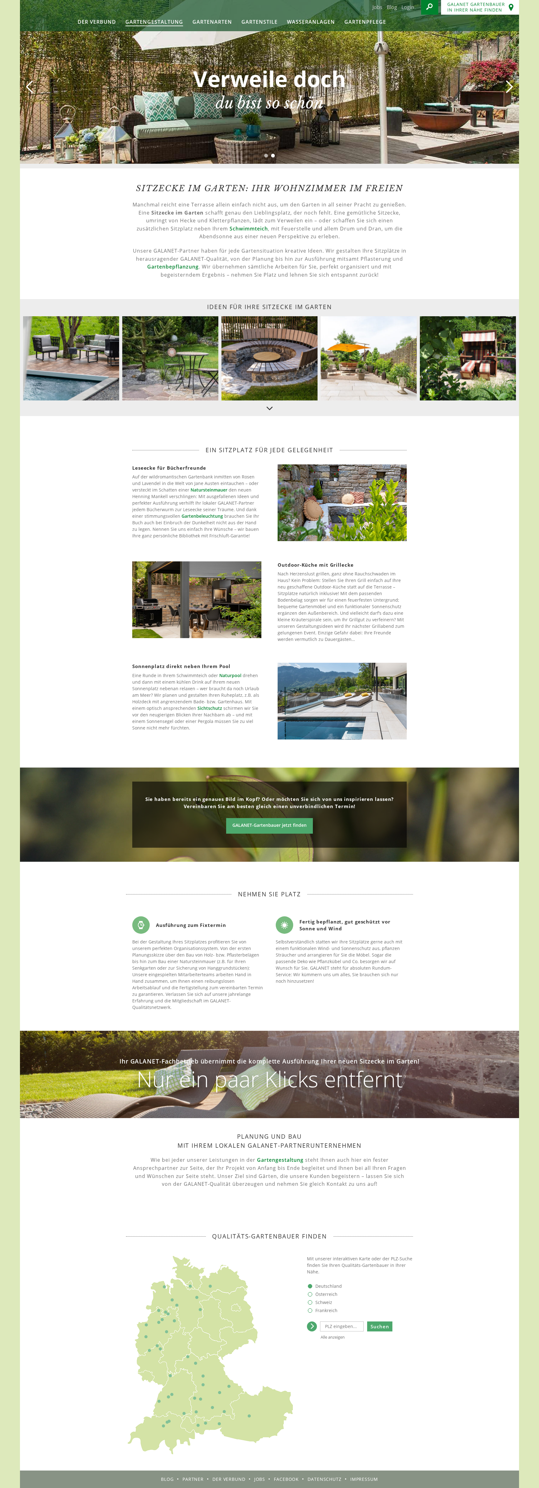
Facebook (286, 1479)
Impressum (364, 1479)
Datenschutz (325, 1479)
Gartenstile (259, 21)
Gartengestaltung (154, 21)
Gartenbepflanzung (173, 266)
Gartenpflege (365, 21)
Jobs (377, 7)
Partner (193, 1479)
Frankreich (326, 1310)
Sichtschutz (209, 708)
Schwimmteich (249, 228)
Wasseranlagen (311, 21)
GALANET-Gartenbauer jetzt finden (269, 825)
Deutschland (328, 1286)
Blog (392, 7)
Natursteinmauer (209, 490)
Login (407, 7)
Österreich (326, 1294)
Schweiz (323, 1302)
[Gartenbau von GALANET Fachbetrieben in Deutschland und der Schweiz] (42, 15)
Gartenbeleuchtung (202, 516)
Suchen (380, 1326)
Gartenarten (212, 21)
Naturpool (230, 675)
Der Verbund (97, 21)
